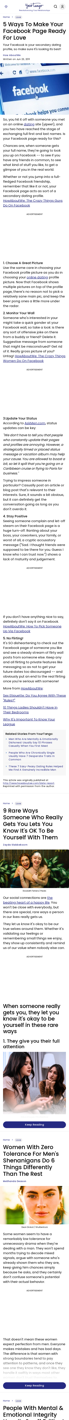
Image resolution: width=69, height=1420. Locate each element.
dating (29, 124)
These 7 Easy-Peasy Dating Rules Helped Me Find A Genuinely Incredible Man (36, 768)
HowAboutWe (32, 688)
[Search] (54, 6)
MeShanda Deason (14, 1181)
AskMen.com (35, 423)
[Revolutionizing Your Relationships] (34, 6)
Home (6, 17)
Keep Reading (34, 1124)
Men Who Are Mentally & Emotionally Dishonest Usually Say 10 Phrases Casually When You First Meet (33, 742)
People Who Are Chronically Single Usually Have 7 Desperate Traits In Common (32, 756)
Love (18, 17)
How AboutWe (12, 55)
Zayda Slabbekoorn (15, 844)
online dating (37, 277)
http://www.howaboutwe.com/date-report (28, 783)
